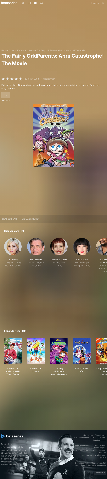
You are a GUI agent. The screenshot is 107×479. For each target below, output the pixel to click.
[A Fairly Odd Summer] (36, 351)
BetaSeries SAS (82, 450)
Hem (3, 50)
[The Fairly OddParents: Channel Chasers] (59, 351)
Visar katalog (88, 435)
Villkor (102, 445)
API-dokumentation (81, 438)
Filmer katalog (100, 435)
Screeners (101, 450)
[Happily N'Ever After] (82, 351)
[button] (13, 257)
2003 (19, 50)
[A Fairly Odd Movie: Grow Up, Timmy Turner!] (13, 351)
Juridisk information (82, 445)
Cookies (95, 445)
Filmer (11, 50)
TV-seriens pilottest (86, 455)
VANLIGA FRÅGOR (97, 438)
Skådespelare (10, 219)
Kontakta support (99, 440)
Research (102, 453)
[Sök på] (103, 3)
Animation (29, 50)
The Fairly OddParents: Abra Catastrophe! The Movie (61, 50)
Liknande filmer (30, 219)
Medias (92, 450)
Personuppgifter (100, 448)
